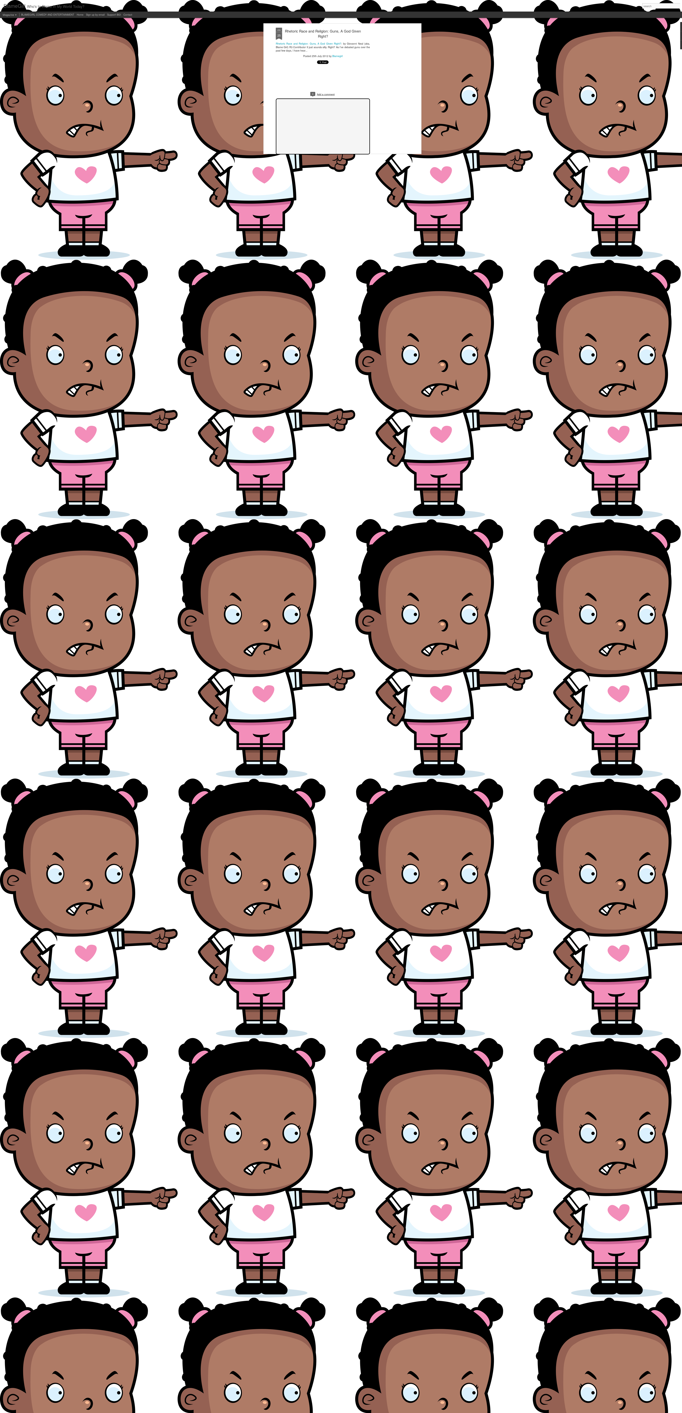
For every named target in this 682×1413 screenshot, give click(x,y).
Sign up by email (95, 14)
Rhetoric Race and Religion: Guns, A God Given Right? (323, 33)
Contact (127, 14)
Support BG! (114, 14)
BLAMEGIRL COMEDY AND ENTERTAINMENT (47, 14)
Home (80, 14)
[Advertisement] (389, 83)
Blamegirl (337, 56)
